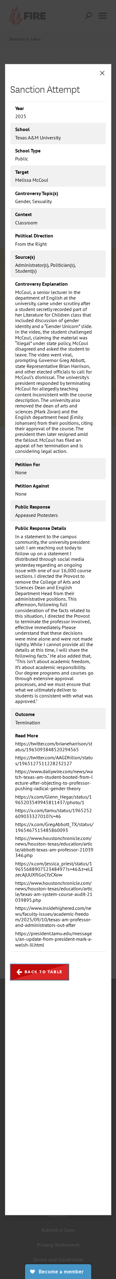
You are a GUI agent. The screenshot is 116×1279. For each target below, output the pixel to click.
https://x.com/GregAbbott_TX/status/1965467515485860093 (54, 827)
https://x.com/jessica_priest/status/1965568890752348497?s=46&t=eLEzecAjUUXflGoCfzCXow (54, 869)
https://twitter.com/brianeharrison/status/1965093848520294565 (53, 746)
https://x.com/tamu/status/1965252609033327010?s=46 (53, 813)
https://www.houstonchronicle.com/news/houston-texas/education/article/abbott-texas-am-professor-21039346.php (54, 846)
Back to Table (43, 972)
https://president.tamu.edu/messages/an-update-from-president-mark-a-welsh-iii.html (53, 939)
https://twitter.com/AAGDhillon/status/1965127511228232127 (54, 760)
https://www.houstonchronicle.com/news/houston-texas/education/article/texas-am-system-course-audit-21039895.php (53, 891)
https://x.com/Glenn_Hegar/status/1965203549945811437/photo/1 (53, 799)
